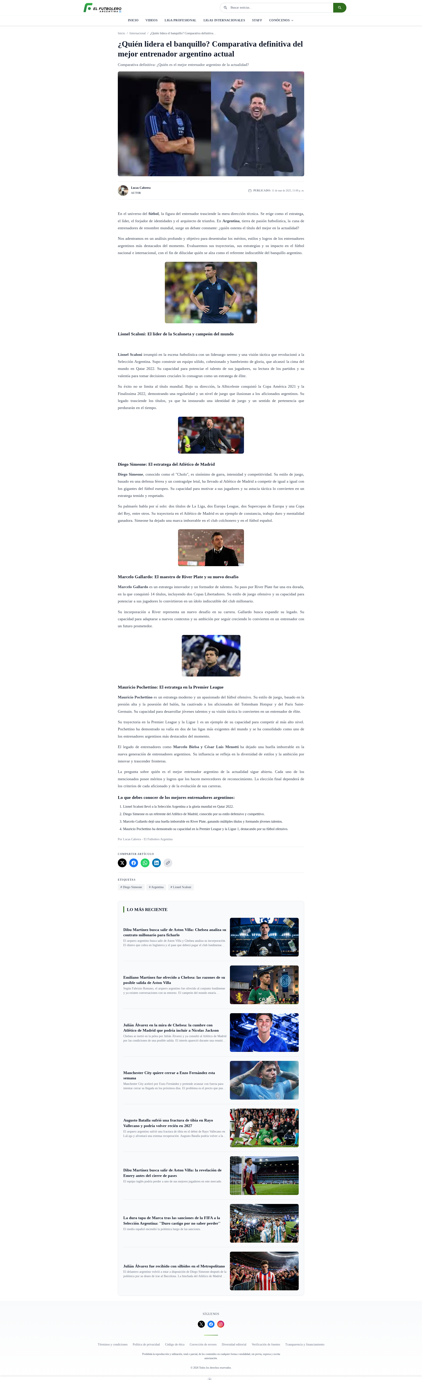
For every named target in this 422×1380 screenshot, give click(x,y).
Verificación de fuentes (266, 1344)
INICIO (133, 20)
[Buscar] (339, 8)
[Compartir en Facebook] (133, 862)
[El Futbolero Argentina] (102, 8)
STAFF (257, 20)
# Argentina (156, 887)
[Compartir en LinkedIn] (156, 862)
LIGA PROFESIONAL (180, 20)
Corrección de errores (203, 1344)
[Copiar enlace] (168, 862)
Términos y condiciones (112, 1344)
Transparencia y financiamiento (304, 1344)
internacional (137, 33)
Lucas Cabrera (141, 187)
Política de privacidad (146, 1344)
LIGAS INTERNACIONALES (224, 20)
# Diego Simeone (131, 887)
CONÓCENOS (279, 20)
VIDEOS (152, 20)
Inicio (121, 33)
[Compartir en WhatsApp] (145, 862)
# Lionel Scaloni (181, 887)
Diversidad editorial (234, 1344)
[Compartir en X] (122, 862)
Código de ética (174, 1344)
